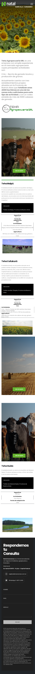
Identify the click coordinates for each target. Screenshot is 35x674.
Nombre (5, 589)
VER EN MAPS (19, 171)
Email (4, 598)
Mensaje (5, 607)
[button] (3, 246)
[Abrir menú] (32, 4)
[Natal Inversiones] (8, 4)
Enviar (17, 622)
